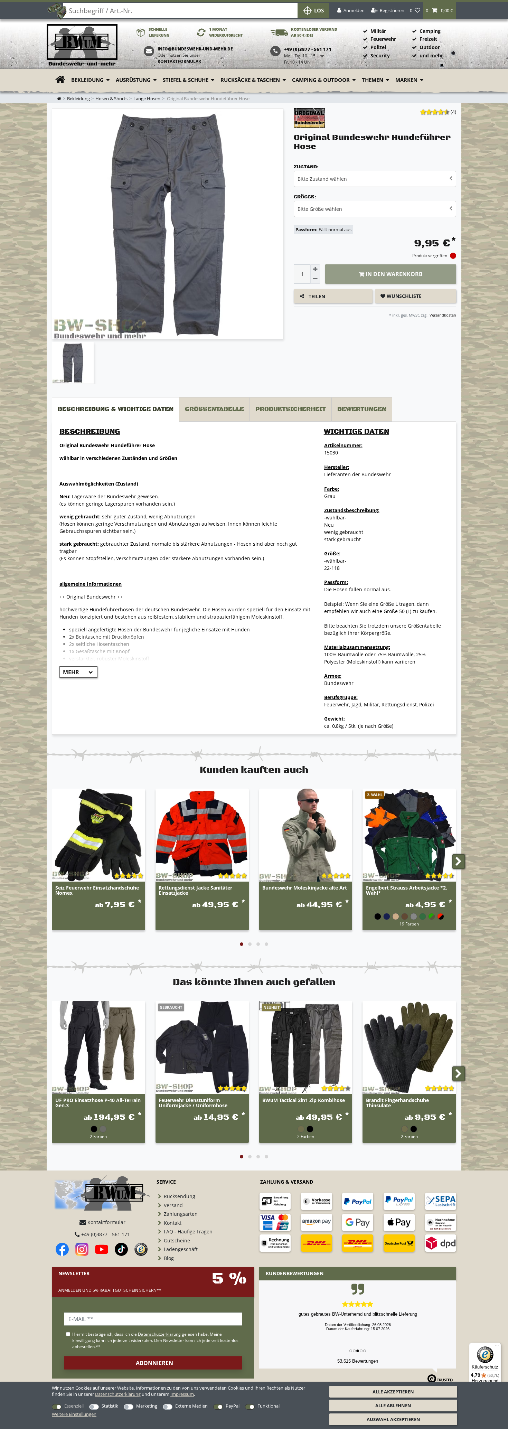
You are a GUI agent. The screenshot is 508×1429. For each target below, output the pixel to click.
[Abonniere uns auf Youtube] (101, 1249)
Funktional (268, 1406)
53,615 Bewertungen (357, 1361)
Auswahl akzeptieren (393, 1419)
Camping (430, 31)
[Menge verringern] (315, 279)
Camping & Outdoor (321, 80)
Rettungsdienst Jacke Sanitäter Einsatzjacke (195, 890)
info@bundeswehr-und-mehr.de (195, 49)
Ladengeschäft (181, 1249)
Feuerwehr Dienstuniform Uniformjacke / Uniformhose (193, 1103)
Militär (378, 31)
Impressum (182, 1394)
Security (380, 55)
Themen (372, 80)
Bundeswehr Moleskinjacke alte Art (304, 888)
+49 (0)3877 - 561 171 (105, 1234)
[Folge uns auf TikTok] (121, 1249)
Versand (173, 1205)
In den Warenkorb (393, 274)
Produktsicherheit (290, 409)
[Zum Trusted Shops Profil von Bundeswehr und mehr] (141, 1249)
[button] (439, 10)
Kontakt (172, 1223)
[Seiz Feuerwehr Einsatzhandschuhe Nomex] (98, 835)
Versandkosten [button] (442, 315)
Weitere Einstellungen (74, 1414)
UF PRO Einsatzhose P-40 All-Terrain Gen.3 (98, 1103)
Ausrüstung (133, 80)
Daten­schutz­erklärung (118, 1394)
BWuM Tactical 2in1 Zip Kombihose (303, 1100)
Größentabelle (214, 409)
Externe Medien (191, 1406)
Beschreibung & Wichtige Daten (115, 409)
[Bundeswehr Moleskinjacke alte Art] (305, 835)
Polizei (378, 47)
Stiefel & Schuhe (185, 80)
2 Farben (98, 1136)
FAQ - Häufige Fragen (188, 1231)
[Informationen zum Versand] (316, 1243)
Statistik (110, 1406)
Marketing (146, 1406)
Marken (406, 80)
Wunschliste (403, 296)
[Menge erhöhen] (315, 269)
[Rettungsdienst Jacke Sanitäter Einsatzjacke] (202, 835)
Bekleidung (87, 80)
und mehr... (433, 55)
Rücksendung (179, 1196)
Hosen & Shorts (111, 99)
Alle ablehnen (393, 1405)
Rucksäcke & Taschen (250, 80)
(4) (453, 112)
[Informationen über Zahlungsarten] (275, 1201)
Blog (169, 1258)
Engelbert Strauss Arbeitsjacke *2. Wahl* (406, 890)
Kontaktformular (179, 61)
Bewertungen (361, 409)
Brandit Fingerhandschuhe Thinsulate (397, 1103)
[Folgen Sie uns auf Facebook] (62, 1249)
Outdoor (430, 47)
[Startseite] (82, 45)
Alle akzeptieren (393, 1392)
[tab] (115, 409)
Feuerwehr (383, 39)
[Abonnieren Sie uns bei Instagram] (81, 1249)
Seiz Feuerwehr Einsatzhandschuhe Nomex (97, 890)
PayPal (232, 1406)
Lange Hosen (146, 99)
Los (319, 10)
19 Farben (409, 924)
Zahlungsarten (181, 1214)
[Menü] (497, 1347)
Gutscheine (177, 1240)
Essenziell (74, 1406)
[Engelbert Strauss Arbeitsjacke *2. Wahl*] (409, 835)
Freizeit (428, 39)
